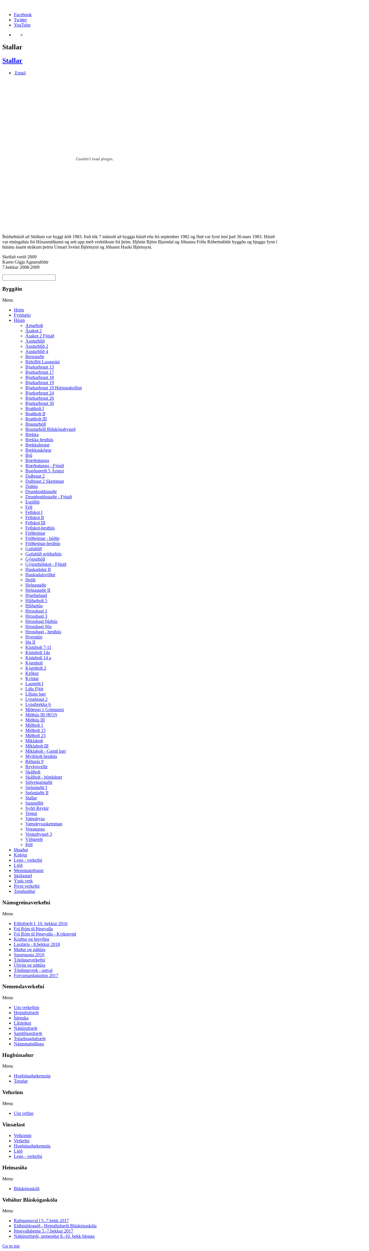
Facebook (23, 14)
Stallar (12, 60)
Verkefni (21, 1140)
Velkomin (22, 1135)
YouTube (22, 24)
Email (20, 72)
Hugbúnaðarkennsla (32, 1145)
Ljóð (18, 1151)
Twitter (20, 19)
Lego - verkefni (28, 1156)
